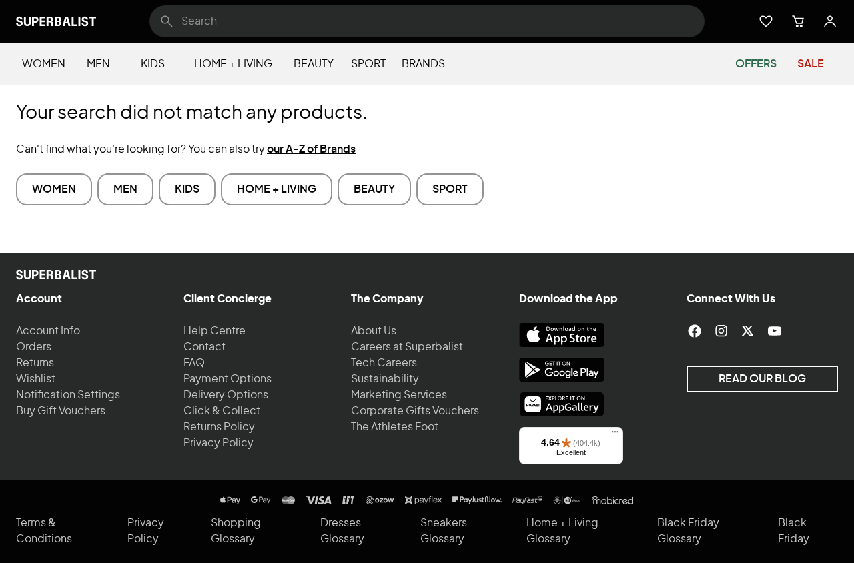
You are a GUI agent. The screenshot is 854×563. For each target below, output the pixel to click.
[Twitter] (748, 331)
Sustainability (385, 379)
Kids (153, 64)
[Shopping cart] (798, 21)
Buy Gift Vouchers (60, 411)
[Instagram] (721, 331)
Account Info (48, 331)
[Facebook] (695, 331)
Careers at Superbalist (407, 347)
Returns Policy (219, 427)
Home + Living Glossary (562, 531)
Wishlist (35, 379)
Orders (33, 347)
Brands (423, 64)
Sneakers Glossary (443, 531)
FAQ (194, 363)
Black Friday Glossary (688, 531)
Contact (204, 347)
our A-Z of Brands (311, 149)
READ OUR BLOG (762, 379)
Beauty (314, 64)
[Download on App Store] (561, 335)
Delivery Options (225, 395)
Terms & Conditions (44, 531)
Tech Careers (384, 363)
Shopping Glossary (236, 531)
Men (98, 64)
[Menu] (615, 435)
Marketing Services (399, 395)
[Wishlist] (766, 21)
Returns (35, 363)
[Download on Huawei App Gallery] (561, 404)
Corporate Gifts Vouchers (415, 411)
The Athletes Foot (394, 427)
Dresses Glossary (342, 531)
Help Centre (214, 331)
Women (43, 64)
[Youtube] (775, 331)
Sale (810, 64)
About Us (373, 331)
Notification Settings (68, 395)
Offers (756, 64)
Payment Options (227, 379)
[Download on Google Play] (561, 370)
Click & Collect (221, 411)
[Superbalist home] (56, 21)
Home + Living (233, 64)
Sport (368, 64)
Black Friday (793, 531)
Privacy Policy (218, 443)
